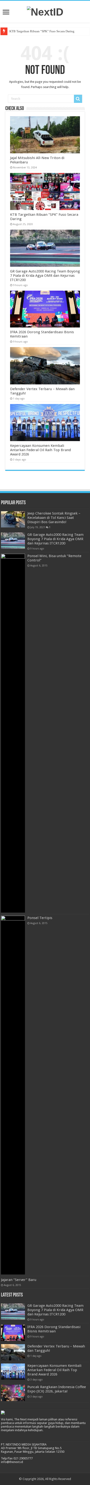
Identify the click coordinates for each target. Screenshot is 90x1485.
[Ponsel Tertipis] (13, 1095)
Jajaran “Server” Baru (18, 1280)
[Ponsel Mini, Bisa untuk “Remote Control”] (13, 733)
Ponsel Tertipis (39, 918)
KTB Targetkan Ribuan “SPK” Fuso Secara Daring (41, 31)
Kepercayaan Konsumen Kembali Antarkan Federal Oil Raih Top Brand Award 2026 (40, 449)
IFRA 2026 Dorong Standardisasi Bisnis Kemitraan (53, 1329)
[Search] (78, 99)
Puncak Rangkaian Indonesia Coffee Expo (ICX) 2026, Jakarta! (56, 1389)
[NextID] (45, 11)
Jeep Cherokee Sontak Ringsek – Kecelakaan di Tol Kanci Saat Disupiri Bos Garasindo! (53, 517)
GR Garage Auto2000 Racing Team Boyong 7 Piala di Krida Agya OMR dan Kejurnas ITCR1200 (45, 275)
